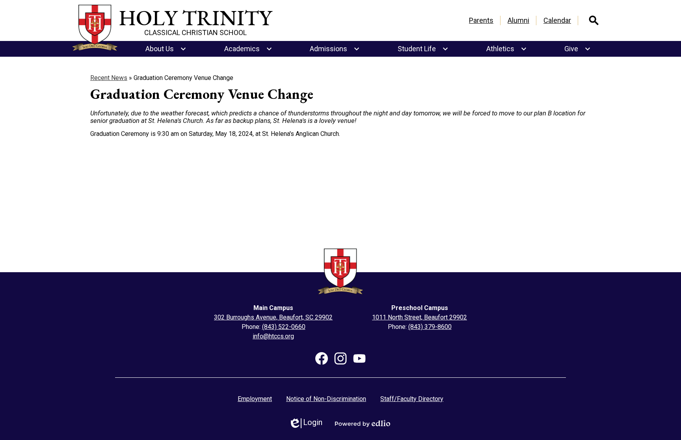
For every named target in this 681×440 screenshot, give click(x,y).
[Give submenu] (577, 49)
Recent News (108, 78)
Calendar (557, 20)
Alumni (518, 20)
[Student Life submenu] (423, 49)
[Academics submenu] (248, 49)
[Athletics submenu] (506, 49)
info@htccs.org (273, 336)
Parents (481, 20)
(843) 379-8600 (430, 326)
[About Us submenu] (166, 49)
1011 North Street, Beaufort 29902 (419, 317)
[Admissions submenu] (335, 49)
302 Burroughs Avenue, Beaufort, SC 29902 (273, 317)
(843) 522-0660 (283, 326)
